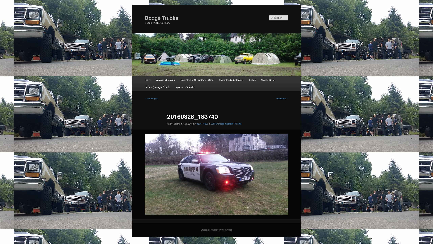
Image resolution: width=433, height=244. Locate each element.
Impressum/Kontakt (184, 87)
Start (148, 80)
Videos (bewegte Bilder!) (157, 87)
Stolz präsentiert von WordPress (216, 229)
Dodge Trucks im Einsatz (231, 80)
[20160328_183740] (216, 174)
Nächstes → (282, 98)
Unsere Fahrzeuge (165, 80)
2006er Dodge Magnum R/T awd (226, 123)
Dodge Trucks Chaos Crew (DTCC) (197, 80)
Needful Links (267, 80)
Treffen (252, 80)
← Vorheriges (151, 98)
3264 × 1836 (202, 123)
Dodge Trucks (161, 17)
